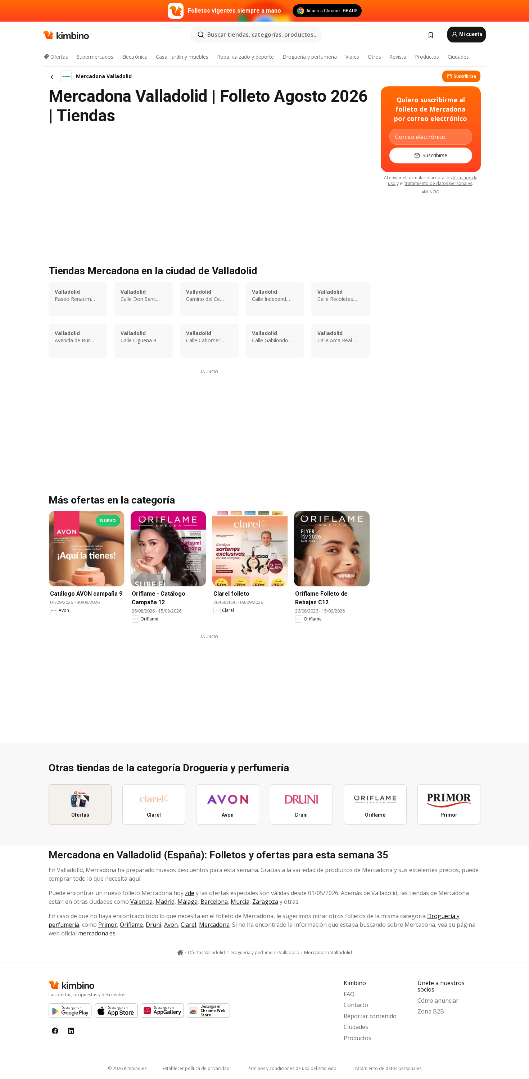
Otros (374, 56)
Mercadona (214, 925)
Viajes (352, 56)
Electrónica (135, 56)
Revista (397, 56)
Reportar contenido (370, 1016)
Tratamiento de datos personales (387, 1068)
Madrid (165, 902)
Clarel (188, 925)
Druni (153, 925)
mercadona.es (97, 933)
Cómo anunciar (437, 1000)
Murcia (240, 902)
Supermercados (95, 56)
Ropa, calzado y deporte (245, 56)
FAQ (349, 994)
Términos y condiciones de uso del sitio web (291, 1068)
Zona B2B (430, 1011)
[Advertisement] (209, 425)
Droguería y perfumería (309, 56)
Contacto (356, 1005)
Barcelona (214, 902)
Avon (171, 925)
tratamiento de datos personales (438, 183)
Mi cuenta (470, 34)
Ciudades (458, 56)
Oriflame (131, 925)
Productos (427, 56)
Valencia (141, 902)
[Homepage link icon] (180, 953)
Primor (107, 925)
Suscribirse (465, 76)
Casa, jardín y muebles (182, 56)
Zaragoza (265, 902)
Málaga (187, 902)
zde (189, 893)
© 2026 (127, 1068)
